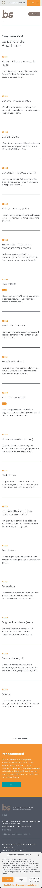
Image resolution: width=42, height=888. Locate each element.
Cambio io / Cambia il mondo (14, 850)
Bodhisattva (9, 550)
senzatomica (7, 847)
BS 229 (5, 654)
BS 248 (5, 132)
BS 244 (5, 240)
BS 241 (4, 357)
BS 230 (5, 618)
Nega (21, 880)
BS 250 (5, 96)
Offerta (6, 694)
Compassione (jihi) (13, 658)
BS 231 (4, 582)
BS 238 (5, 393)
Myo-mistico (9, 283)
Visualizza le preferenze (34, 879)
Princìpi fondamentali (12, 36)
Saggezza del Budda (14, 397)
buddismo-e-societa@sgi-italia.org (16, 834)
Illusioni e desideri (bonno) (17, 439)
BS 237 (5, 435)
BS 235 (4, 471)
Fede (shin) (8, 586)
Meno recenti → (23, 739)
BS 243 (5, 279)
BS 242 (5, 321)
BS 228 (5, 690)
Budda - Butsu (10, 136)
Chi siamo (6, 830)
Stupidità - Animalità (14, 325)
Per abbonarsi (33, 3)
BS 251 (4, 57)
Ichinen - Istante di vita (15, 208)
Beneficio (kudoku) (13, 361)
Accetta (7, 880)
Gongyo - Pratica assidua (16, 100)
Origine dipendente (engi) (17, 622)
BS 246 (5, 168)
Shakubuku (9, 475)
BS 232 (5, 546)
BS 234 (5, 507)
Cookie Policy (9, 885)
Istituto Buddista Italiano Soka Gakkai (19, 844)
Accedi (34, 14)
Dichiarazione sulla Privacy (27, 885)
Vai (11, 785)
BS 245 (5, 204)
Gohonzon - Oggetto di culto (19, 172)
